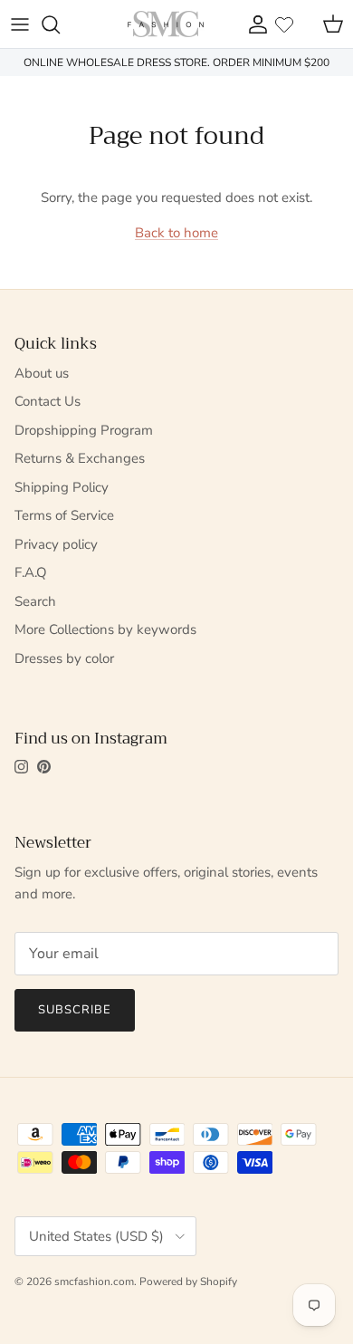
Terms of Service (64, 515)
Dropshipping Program (83, 430)
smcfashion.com (94, 1281)
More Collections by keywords (105, 629)
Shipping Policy (61, 487)
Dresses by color (64, 658)
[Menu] (20, 24)
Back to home (176, 233)
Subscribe (74, 1010)
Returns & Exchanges (79, 458)
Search (35, 601)
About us (41, 373)
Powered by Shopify (188, 1281)
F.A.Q (30, 572)
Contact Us (47, 401)
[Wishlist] (284, 24)
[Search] (60, 24)
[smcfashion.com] (165, 24)
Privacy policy (56, 544)
